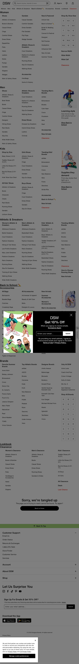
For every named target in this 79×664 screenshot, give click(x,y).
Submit (68, 333)
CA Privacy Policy (25, 652)
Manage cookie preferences (19, 656)
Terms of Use (48, 342)
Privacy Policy (12, 652)
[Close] (71, 315)
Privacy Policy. (60, 342)
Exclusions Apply (54, 328)
